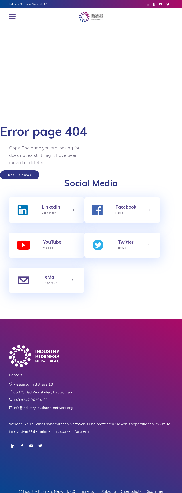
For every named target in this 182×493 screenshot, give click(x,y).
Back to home (19, 175)
